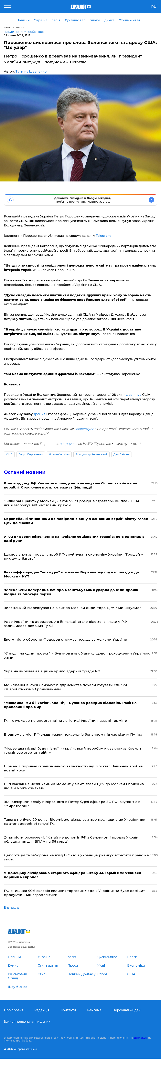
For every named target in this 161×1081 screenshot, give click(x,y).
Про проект (13, 1010)
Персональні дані (127, 1010)
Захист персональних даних (27, 1022)
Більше (11, 907)
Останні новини (25, 472)
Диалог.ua (140, 1037)
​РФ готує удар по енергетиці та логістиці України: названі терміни (65, 721)
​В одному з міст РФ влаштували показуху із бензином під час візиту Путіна (73, 734)
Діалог (7, 28)
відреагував (85, 429)
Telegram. (103, 236)
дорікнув (134, 395)
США (9, 454)
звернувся (68, 444)
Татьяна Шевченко (31, 71)
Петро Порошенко (30, 454)
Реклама (94, 1010)
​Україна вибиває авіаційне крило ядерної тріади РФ (52, 671)
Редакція (41, 1010)
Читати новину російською (24, 32)
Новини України (59, 454)
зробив (39, 414)
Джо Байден (121, 454)
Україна (20, 28)
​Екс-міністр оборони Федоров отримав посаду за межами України (65, 639)
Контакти (68, 1010)
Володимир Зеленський (91, 454)
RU (153, 6)
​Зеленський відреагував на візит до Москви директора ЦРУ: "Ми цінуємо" (72, 608)
